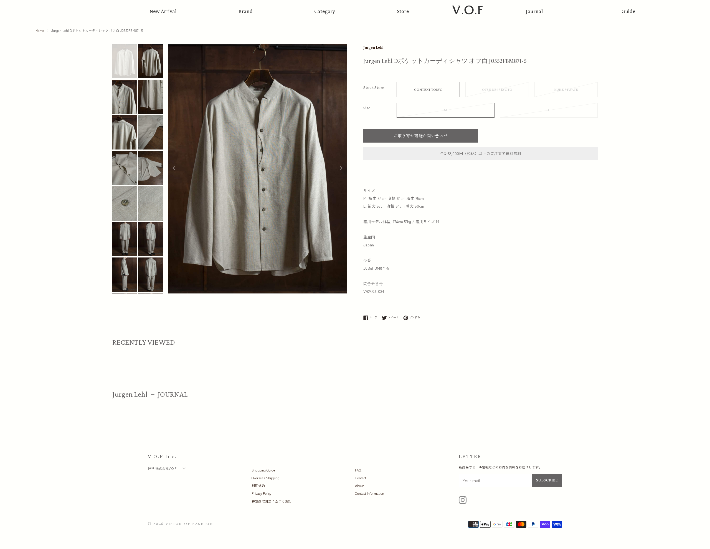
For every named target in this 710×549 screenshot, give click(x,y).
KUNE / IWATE (566, 89)
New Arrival (163, 11)
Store (403, 11)
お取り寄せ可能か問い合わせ (421, 135)
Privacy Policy (261, 493)
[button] (341, 168)
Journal (534, 11)
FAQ (358, 470)
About (359, 485)
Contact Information (369, 493)
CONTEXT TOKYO (428, 89)
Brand (246, 11)
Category (324, 11)
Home (40, 30)
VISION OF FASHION (190, 523)
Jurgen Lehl (373, 47)
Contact (360, 477)
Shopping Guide (263, 470)
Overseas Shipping (265, 477)
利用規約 (258, 485)
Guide (628, 11)
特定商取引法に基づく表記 (271, 501)
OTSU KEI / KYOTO (497, 89)
